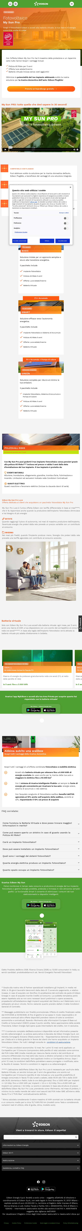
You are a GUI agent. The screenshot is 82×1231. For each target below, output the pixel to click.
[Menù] (72, 4)
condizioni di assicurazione (58, 1042)
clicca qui (75, 1214)
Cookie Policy (16, 1223)
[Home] (10, 4)
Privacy (6, 1223)
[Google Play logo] (48, 1189)
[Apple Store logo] (33, 1189)
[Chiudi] (70, 187)
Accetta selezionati (19, 241)
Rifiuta (47, 241)
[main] (41, 615)
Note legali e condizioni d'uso (50, 1223)
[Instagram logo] (43, 1182)
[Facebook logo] (38, 1182)
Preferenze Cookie (30, 1223)
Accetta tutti (62, 241)
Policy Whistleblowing (70, 1223)
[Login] (15, 4)
